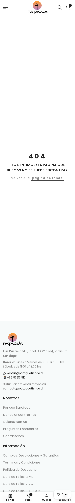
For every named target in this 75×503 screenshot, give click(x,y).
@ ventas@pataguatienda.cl (23, 373)
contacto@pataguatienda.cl (23, 388)
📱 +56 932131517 (14, 377)
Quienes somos (15, 421)
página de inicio (47, 178)
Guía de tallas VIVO (18, 483)
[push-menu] (5, 7)
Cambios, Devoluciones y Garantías (31, 455)
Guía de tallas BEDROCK (22, 491)
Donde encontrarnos (19, 414)
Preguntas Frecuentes (20, 429)
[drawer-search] (60, 7)
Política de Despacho (20, 469)
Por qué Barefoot (16, 407)
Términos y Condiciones (21, 462)
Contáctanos (13, 436)
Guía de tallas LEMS (18, 476)
